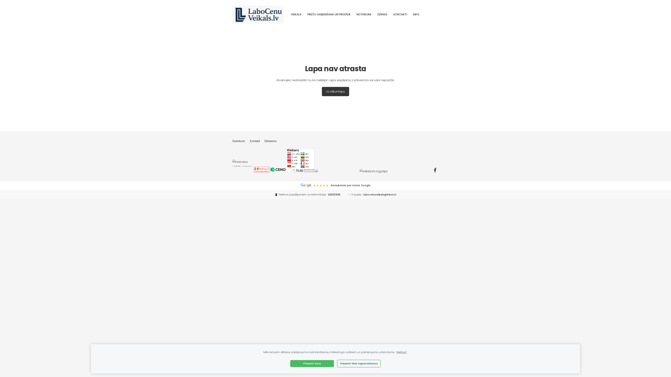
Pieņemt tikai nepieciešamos (359, 363)
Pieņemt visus (312, 363)
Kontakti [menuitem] (400, 14)
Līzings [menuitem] (382, 14)
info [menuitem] (416, 14)
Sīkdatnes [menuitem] (270, 141)
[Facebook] (435, 170)
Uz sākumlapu (335, 92)
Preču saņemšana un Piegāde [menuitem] (329, 14)
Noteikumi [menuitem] (363, 14)
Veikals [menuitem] (296, 14)
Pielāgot (401, 352)
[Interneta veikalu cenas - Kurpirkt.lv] (242, 171)
